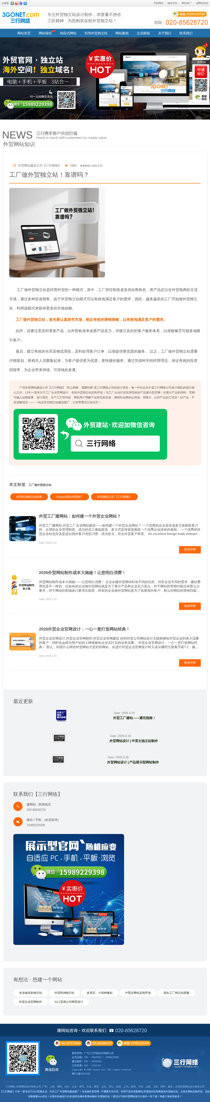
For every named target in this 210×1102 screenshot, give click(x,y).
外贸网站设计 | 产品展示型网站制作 (133, 762)
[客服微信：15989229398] (201, 97)
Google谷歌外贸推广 (69, 496)
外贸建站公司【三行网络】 (114, 496)
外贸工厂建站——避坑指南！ (134, 718)
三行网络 (10, 1086)
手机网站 (158, 3)
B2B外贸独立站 (96, 33)
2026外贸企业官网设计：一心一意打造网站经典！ (84, 629)
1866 (72, 165)
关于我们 (164, 33)
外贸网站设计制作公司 (28, 1086)
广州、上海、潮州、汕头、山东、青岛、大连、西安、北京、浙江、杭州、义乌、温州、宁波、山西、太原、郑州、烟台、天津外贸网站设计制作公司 (123, 1086)
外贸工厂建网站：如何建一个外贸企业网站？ (80, 516)
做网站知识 (202, 3)
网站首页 (24, 33)
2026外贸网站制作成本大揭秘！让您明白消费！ (82, 572)
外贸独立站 (104, 1096)
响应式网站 (68, 33)
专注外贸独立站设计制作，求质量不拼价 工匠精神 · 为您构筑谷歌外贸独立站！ (84, 17)
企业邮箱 (143, 33)
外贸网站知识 (19, 144)
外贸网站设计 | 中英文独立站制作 (134, 741)
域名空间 (172, 3)
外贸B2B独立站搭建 (29, 496)
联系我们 (186, 33)
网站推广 (187, 3)
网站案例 (122, 33)
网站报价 (45, 33)
